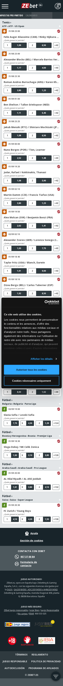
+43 (56, 67)
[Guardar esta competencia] (59, 24)
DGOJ (10, 589)
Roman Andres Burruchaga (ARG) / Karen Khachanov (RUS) (31, 82)
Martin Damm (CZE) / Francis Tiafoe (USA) (29, 194)
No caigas (23, 613)
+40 (56, 391)
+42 (56, 45)
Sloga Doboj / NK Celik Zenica (21, 447)
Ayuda (34, 533)
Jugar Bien (35, 610)
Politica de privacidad (46, 661)
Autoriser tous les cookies (31, 369)
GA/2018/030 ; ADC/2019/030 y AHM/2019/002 (36, 589)
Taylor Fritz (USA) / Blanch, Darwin (24, 262)
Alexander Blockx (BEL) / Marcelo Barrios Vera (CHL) (31, 59)
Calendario (31, 15)
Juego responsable (15, 661)
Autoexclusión (15, 668)
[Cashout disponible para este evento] (58, 31)
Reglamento (40, 654)
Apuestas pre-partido (10, 15)
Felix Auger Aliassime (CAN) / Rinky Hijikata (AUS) (31, 37)
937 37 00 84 (27, 556)
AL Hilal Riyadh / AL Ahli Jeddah (22, 478)
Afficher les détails (42, 358)
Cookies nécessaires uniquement (31, 380)
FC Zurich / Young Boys (17, 510)
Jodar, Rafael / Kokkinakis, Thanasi (25, 172)
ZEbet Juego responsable (16, 610)
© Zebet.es (31, 675)
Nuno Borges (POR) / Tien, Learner (24, 149)
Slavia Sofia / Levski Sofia (19, 414)
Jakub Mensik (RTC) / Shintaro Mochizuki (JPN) (31, 127)
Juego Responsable (50, 610)
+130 (55, 519)
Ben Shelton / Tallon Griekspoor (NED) (26, 104)
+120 (55, 455)
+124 (55, 423)
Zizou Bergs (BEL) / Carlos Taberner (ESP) (28, 285)
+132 (55, 487)
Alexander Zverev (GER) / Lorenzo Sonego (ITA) (31, 240)
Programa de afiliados (44, 668)
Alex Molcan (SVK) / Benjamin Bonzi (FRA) (28, 217)
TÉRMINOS (21, 654)
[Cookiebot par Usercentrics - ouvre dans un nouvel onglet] (45, 302)
